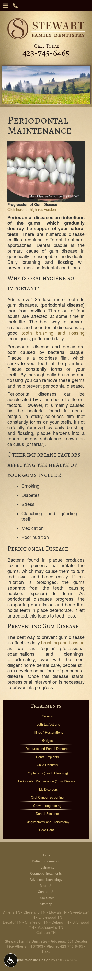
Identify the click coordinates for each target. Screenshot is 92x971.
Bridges (47, 740)
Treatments (46, 706)
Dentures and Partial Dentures (47, 748)
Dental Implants (47, 756)
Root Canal (47, 830)
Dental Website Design (32, 959)
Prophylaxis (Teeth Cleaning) (47, 773)
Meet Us (46, 885)
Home (46, 855)
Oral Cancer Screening (47, 797)
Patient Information (46, 861)
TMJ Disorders (47, 789)
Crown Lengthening (47, 805)
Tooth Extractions (47, 724)
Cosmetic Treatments (46, 873)
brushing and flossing (63, 642)
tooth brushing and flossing (53, 332)
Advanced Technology (46, 879)
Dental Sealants (47, 813)
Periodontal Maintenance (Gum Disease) (47, 781)
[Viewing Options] (11, 960)
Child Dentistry (47, 765)
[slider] (46, 198)
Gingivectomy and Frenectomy (47, 822)
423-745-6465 (71, 946)
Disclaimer (46, 897)
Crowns (47, 716)
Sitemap (46, 903)
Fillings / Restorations (47, 732)
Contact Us (46, 891)
